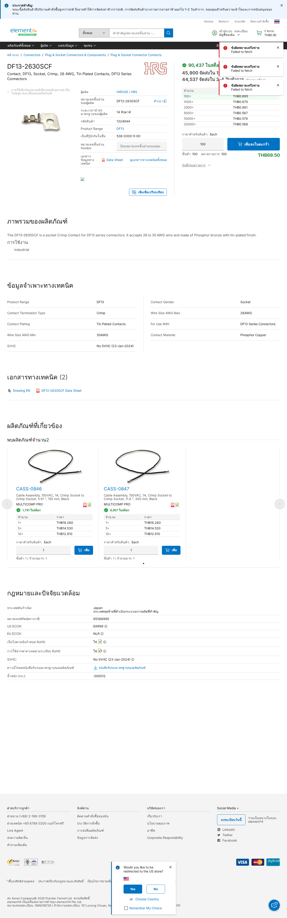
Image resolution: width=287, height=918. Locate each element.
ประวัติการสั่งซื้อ (88, 823)
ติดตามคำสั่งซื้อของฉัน (93, 816)
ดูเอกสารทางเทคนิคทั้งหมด (148, 160)
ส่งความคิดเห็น (17, 838)
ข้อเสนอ (208, 21)
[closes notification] (281, 5)
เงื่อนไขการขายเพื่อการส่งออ (105, 881)
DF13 (120, 129)
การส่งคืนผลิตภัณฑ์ (90, 830)
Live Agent (15, 830)
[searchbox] (136, 32)
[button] (20, 45)
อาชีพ (151, 830)
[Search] (168, 32)
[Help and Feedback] (274, 905)
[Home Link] (23, 33)
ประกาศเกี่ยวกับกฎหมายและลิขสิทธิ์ (61, 881)
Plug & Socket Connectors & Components (75, 55)
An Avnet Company (20, 898)
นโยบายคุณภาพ (158, 823)
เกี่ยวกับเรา (154, 816)
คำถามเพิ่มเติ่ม (17, 845)
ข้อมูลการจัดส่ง (87, 838)
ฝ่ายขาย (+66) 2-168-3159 (26, 816)
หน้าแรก (13, 55)
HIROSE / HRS (127, 92)
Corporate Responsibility (165, 838)
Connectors (32, 55)
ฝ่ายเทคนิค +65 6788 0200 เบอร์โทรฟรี (35, 823)
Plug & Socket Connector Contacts (136, 55)
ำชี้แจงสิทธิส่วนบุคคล (20, 881)
